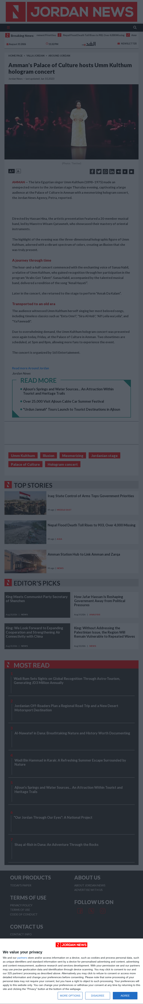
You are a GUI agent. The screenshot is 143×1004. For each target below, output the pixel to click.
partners (22, 957)
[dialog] (71, 971)
